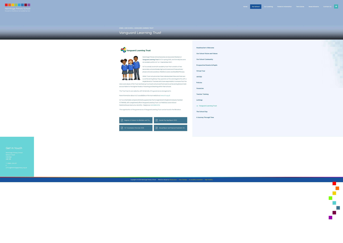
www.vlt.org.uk (165, 95)
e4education (173, 180)
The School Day (201, 111)
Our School (129, 28)
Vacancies (200, 88)
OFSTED (199, 77)
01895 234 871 (12, 163)
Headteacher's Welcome (205, 48)
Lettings (199, 100)
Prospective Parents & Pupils (206, 65)
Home (121, 28)
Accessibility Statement (196, 180)
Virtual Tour (200, 71)
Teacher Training (202, 94)
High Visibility (209, 180)
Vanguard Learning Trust (144, 28)
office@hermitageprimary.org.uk (16, 168)
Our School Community (204, 59)
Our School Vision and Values (207, 53)
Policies (199, 82)
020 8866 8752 (155, 105)
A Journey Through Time (205, 117)
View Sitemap (183, 180)
